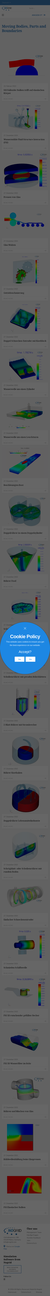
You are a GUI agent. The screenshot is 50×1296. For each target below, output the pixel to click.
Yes (19, 659)
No (30, 659)
